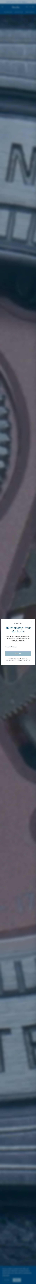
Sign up (18, 653)
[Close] (31, 622)
